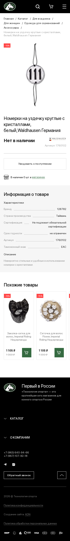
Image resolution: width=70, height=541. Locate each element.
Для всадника (41, 18)
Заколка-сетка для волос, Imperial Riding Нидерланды (18, 336)
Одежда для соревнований (42, 23)
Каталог (23, 18)
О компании (20, 437)
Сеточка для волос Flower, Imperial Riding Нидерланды (51, 336)
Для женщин (12, 23)
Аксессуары (11, 27)
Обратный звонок (19, 475)
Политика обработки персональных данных (30, 523)
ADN (27, 514)
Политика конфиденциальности (23, 505)
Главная (9, 18)
